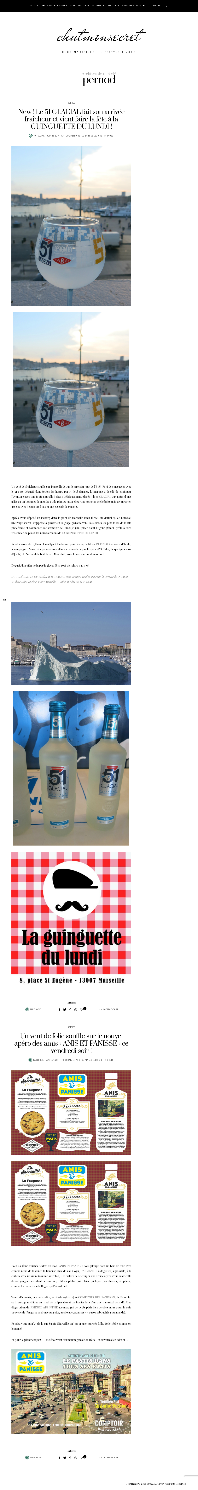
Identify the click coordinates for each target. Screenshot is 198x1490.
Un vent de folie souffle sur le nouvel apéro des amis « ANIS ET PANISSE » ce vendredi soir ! (71, 1043)
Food (80, 5)
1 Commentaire (72, 136)
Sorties (89, 5)
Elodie (41, 136)
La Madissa (127, 5)
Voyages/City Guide (107, 5)
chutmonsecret (99, 35)
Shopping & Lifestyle (54, 5)
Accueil (35, 5)
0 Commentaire (72, 1060)
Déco (72, 5)
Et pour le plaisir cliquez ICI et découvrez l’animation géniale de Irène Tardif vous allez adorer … (69, 1340)
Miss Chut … (143, 5)
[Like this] (82, 1009)
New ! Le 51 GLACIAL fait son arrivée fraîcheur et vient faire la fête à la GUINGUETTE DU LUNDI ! (71, 119)
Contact (157, 5)
